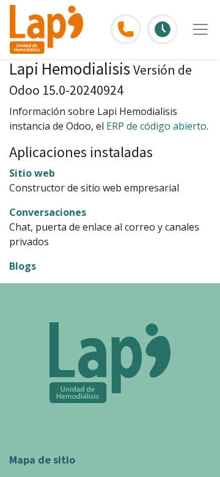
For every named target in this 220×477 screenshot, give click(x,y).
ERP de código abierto (156, 126)
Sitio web (32, 173)
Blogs (22, 266)
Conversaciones (47, 212)
